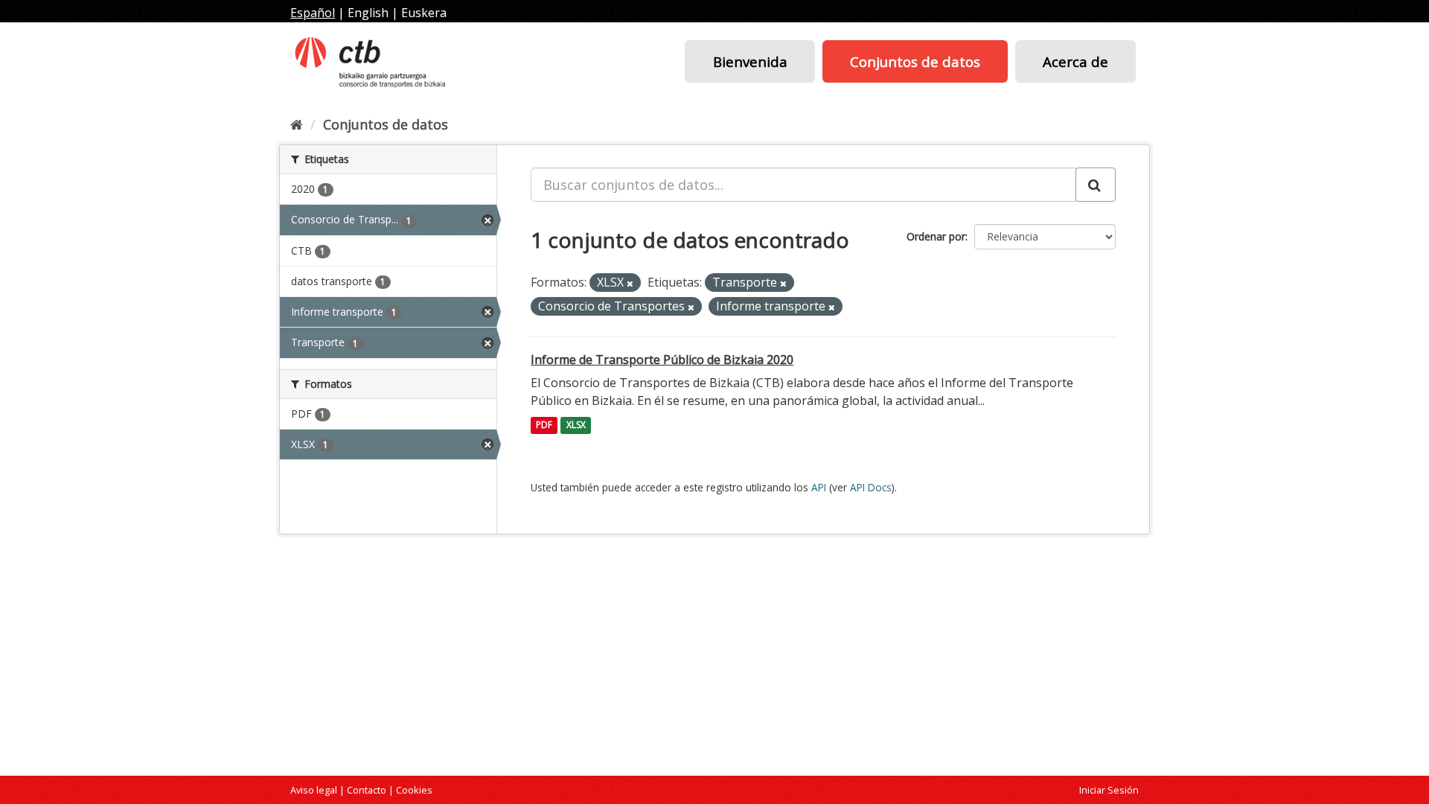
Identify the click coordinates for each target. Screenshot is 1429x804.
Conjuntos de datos (915, 61)
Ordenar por (936, 236)
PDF (544, 425)
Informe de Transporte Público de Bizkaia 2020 (662, 359)
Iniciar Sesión (1109, 790)
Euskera (424, 12)
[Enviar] (1095, 185)
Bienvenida (750, 61)
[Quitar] (630, 283)
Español (312, 12)
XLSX (576, 425)
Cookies (414, 790)
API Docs (871, 487)
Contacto (366, 790)
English (368, 12)
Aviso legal (313, 790)
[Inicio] (296, 124)
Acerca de (1075, 61)
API (818, 487)
